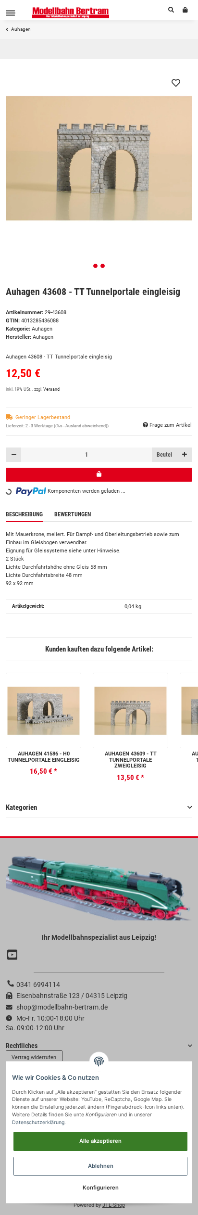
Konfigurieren (101, 1187)
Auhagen (42, 329)
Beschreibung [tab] (24, 514)
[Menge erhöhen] (184, 454)
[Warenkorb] (185, 10)
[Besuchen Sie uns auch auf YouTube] (13, 955)
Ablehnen (100, 1166)
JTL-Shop (113, 1205)
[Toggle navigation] (10, 12)
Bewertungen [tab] (72, 514)
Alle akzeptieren (100, 1141)
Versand (51, 389)
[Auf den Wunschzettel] (176, 83)
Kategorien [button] (21, 807)
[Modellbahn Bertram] (71, 13)
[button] (171, 10)
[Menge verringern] (14, 454)
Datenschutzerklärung (38, 1122)
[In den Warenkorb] (99, 475)
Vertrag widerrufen (34, 1057)
